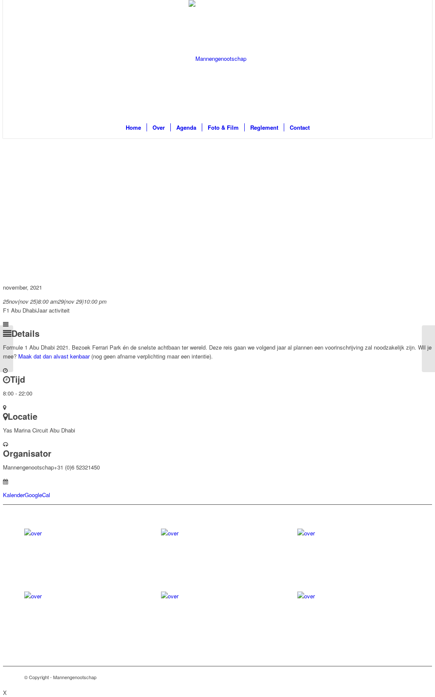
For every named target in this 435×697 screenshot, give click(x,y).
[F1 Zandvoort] (6, 348)
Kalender (14, 495)
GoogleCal (37, 495)
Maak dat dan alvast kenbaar (54, 356)
